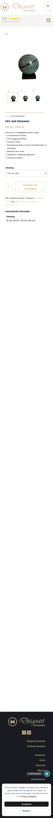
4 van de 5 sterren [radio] (32, 663)
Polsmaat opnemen (36, 746)
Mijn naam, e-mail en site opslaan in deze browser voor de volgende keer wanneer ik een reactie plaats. (25, 687)
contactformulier (16, 339)
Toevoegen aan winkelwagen (30, 187)
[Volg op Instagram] (29, 732)
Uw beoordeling (12, 656)
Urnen (42, 760)
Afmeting (9, 168)
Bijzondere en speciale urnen (21, 113)
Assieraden (40, 755)
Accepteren (26, 804)
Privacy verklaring (29, 796)
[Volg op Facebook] (24, 732)
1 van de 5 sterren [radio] (14, 659)
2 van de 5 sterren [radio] (34, 659)
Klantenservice (38, 779)
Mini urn (41, 771)
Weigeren (26, 811)
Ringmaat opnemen (36, 741)
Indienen (12, 699)
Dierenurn (40, 765)
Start (7, 113)
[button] (6, 34)
